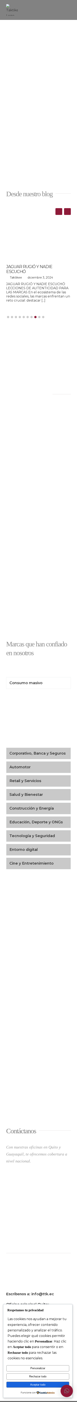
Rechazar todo (37, 1376)
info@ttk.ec (42, 1294)
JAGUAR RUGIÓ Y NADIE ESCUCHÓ (29, 269)
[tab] (38, 683)
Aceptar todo (37, 1384)
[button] (67, 211)
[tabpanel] (38, 719)
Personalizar (37, 1368)
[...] (43, 300)
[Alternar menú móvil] (69, 6)
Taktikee (16, 277)
